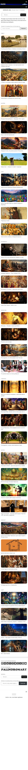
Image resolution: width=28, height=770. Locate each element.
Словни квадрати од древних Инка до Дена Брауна (13, 605)
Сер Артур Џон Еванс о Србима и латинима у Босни (13, 48)
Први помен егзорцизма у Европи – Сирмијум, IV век (13, 621)
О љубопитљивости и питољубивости (10, 373)
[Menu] (26, 1)
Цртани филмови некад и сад (8, 553)
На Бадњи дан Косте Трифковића (9, 585)
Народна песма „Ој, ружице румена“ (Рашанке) (12, 150)
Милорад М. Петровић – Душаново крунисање (12, 289)
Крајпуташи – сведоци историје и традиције (11, 166)
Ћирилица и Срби (5, 220)
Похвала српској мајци (6, 341)
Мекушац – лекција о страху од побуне (10, 325)
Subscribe (22, 683)
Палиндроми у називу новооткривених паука (11, 445)
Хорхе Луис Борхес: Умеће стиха (9, 305)
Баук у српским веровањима (7, 134)
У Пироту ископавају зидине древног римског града (13, 82)
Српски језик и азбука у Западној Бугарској (11, 236)
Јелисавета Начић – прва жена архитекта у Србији (13, 465)
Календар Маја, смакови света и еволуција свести (13, 411)
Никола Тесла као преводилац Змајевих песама (12, 257)
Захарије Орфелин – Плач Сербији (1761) (10, 273)
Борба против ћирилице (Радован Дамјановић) (12, 187)
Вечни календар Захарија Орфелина (9, 481)
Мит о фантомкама (5, 653)
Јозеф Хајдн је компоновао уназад (9, 569)
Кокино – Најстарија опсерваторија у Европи (11, 637)
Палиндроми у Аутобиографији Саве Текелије (11, 357)
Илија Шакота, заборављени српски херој (11, 98)
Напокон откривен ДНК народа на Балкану (11, 497)
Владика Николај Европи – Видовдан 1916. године (12, 118)
